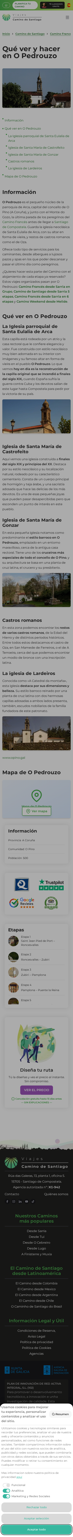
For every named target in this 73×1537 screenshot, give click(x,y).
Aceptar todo (36, 1529)
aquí (19, 1477)
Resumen (62, 1414)
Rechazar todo (36, 1507)
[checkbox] (13, 1485)
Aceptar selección (36, 1518)
